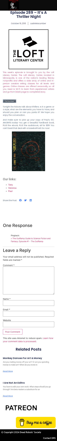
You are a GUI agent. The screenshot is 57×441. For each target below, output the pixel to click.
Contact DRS (49, 438)
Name (6, 299)
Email (6, 309)
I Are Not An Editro (14, 382)
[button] (20, 200)
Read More (8, 371)
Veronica (12, 188)
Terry (10, 185)
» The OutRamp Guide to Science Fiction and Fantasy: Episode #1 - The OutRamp (31, 239)
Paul (10, 191)
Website (7, 320)
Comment (8, 265)
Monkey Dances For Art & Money (22, 358)
